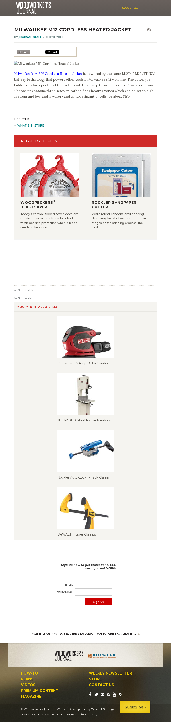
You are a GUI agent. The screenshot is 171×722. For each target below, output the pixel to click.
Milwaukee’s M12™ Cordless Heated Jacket (48, 74)
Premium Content (39, 691)
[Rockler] (102, 656)
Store (95, 679)
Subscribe (130, 7)
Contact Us (101, 685)
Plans (27, 679)
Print (25, 52)
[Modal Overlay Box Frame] (85, 579)
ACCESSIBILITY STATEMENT (41, 714)
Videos (28, 685)
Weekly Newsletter (110, 673)
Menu (149, 8)
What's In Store (30, 125)
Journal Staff (30, 37)
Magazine (31, 697)
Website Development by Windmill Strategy (85, 709)
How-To (29, 673)
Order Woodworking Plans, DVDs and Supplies (83, 634)
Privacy (92, 714)
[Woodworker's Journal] (69, 656)
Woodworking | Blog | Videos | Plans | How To (33, 8)
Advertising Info (73, 714)
